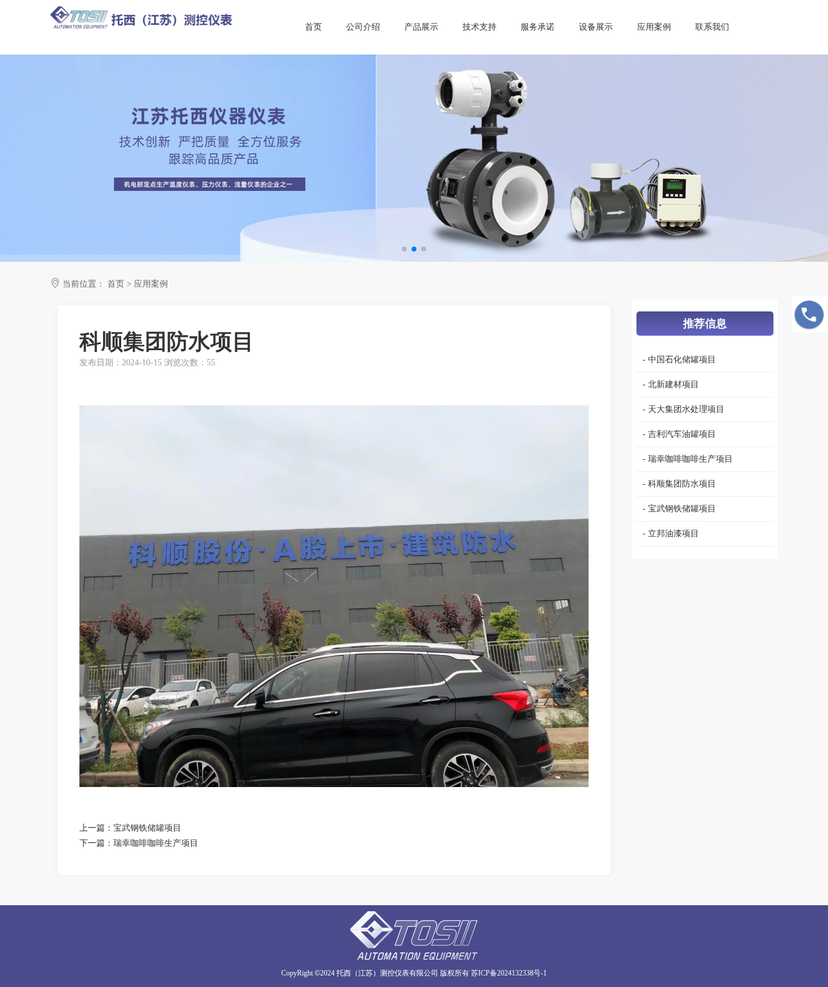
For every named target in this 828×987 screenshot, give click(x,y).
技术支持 (479, 27)
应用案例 (654, 27)
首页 (313, 27)
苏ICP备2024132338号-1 (509, 973)
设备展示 (596, 27)
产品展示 (421, 27)
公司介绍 (363, 27)
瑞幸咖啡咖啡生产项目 (155, 843)
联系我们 (712, 27)
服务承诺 (538, 27)
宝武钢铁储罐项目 (147, 827)
